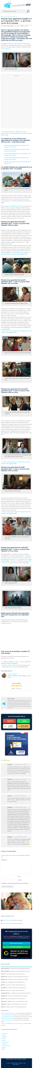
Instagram (4, 1036)
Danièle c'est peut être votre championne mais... (16, 1006)
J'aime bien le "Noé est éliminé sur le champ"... (18, 979)
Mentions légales (9, 1059)
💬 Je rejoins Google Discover (16, 946)
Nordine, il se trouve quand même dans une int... (18, 976)
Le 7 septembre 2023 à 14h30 (19, 795)
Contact (15, 1059)
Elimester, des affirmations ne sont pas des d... (17, 1004)
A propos (24, 1059)
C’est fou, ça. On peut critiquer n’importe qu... (16, 984)
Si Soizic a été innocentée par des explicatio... (18, 995)
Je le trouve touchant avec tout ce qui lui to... (16, 974)
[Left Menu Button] (1, 4)
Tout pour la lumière (15, 1023)
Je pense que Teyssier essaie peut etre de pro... (21, 968)
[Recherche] (28, 11)
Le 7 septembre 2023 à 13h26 (19, 779)
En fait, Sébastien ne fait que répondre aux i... (16, 982)
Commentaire (4, 859)
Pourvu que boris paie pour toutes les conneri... (16, 998)
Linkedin (4, 1047)
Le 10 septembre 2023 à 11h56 (20, 836)
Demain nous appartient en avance (8, 1013)
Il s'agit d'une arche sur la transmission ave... (17, 987)
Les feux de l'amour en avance (7, 1020)
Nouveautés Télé (4, 16)
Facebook (4, 1035)
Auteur (19, 1059)
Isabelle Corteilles (6, 26)
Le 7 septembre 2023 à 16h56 (19, 807)
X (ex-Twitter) (5, 1033)
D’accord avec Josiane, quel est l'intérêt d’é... (15, 990)
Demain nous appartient (12, 16)
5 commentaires (25, 26)
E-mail (19, 880)
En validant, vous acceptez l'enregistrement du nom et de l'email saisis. (15, 883)
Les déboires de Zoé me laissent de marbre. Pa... (21, 993)
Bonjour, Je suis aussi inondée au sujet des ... (21, 971)
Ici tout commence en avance (7, 1016)
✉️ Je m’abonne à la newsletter (16, 943)
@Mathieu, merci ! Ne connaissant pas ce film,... (18, 1001)
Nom (19, 876)
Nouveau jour (4, 1023)
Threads (3, 1038)
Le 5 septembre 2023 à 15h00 (19, 764)
